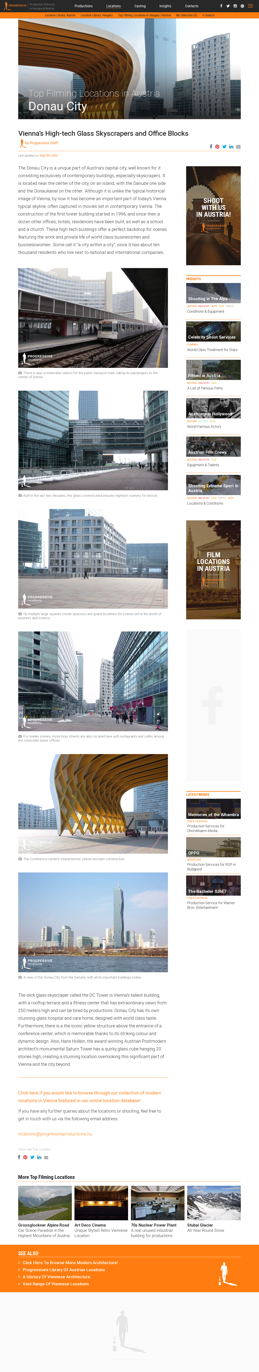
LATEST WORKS (197, 794)
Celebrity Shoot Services (212, 337)
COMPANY (192, 344)
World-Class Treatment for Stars (212, 350)
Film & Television (197, 821)
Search (209, 15)
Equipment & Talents (203, 465)
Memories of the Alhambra (213, 814)
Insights (165, 6)
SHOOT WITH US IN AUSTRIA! (213, 207)
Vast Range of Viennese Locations (56, 1284)
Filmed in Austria (204, 375)
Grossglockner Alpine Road (43, 1225)
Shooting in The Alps (208, 298)
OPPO (193, 853)
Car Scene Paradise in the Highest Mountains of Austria (44, 1233)
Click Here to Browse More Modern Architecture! (70, 1262)
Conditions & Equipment (205, 311)
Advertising (194, 859)
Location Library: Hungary (97, 15)
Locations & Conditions (205, 503)
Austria (166, 15)
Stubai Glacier (200, 1225)
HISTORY (203, 421)
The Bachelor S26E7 (207, 891)
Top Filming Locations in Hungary (139, 15)
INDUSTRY (203, 306)
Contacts (191, 6)
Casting (140, 6)
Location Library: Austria (60, 15)
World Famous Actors (204, 426)
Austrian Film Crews (207, 452)
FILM (221, 306)
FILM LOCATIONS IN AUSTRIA (213, 561)
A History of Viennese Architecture (56, 1276)
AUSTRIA (191, 306)
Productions (84, 6)
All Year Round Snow (205, 1230)
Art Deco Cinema (90, 1225)
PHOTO (230, 306)
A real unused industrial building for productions (152, 1233)
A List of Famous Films (205, 388)
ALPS (214, 306)
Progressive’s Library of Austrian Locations (64, 1269)
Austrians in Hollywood (210, 413)
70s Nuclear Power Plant (153, 1225)
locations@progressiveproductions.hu (55, 1133)
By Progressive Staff (41, 143)
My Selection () (186, 15)
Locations (113, 6)
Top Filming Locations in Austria (94, 93)
